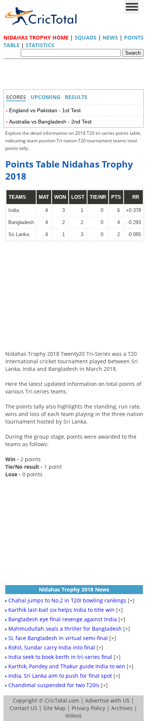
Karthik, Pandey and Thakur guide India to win (66, 666)
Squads (85, 37)
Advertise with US (107, 700)
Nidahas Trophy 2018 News (74, 589)
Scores (16, 97)
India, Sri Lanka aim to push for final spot (60, 675)
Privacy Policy (88, 708)
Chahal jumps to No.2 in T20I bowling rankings (67, 600)
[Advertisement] (75, 76)
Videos (73, 715)
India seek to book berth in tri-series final (60, 656)
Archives (122, 708)
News (110, 37)
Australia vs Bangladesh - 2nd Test (50, 122)
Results (76, 97)
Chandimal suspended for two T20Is (54, 685)
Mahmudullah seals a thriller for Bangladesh (65, 628)
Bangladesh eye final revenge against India (62, 619)
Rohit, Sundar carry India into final (51, 647)
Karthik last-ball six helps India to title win (61, 609)
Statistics (40, 45)
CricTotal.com (62, 700)
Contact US (23, 708)
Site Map (54, 708)
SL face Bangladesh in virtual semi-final (58, 638)
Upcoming (45, 97)
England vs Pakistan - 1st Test (45, 110)
